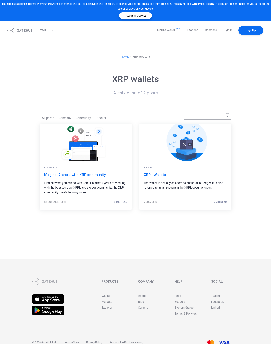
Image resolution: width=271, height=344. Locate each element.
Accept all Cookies (135, 15)
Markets (107, 301)
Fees (178, 296)
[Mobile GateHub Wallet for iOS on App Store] (48, 297)
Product (100, 118)
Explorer (107, 307)
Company (211, 30)
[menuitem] (48, 118)
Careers (143, 307)
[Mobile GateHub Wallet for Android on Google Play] (48, 308)
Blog (141, 301)
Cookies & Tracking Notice (175, 3)
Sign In (228, 30)
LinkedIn (216, 307)
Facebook (217, 301)
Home (125, 56)
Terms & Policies (186, 313)
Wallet (44, 30)
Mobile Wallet (168, 29)
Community (83, 118)
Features (192, 30)
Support (180, 301)
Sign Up (251, 30)
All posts (48, 118)
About (142, 296)
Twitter (215, 296)
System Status (184, 307)
